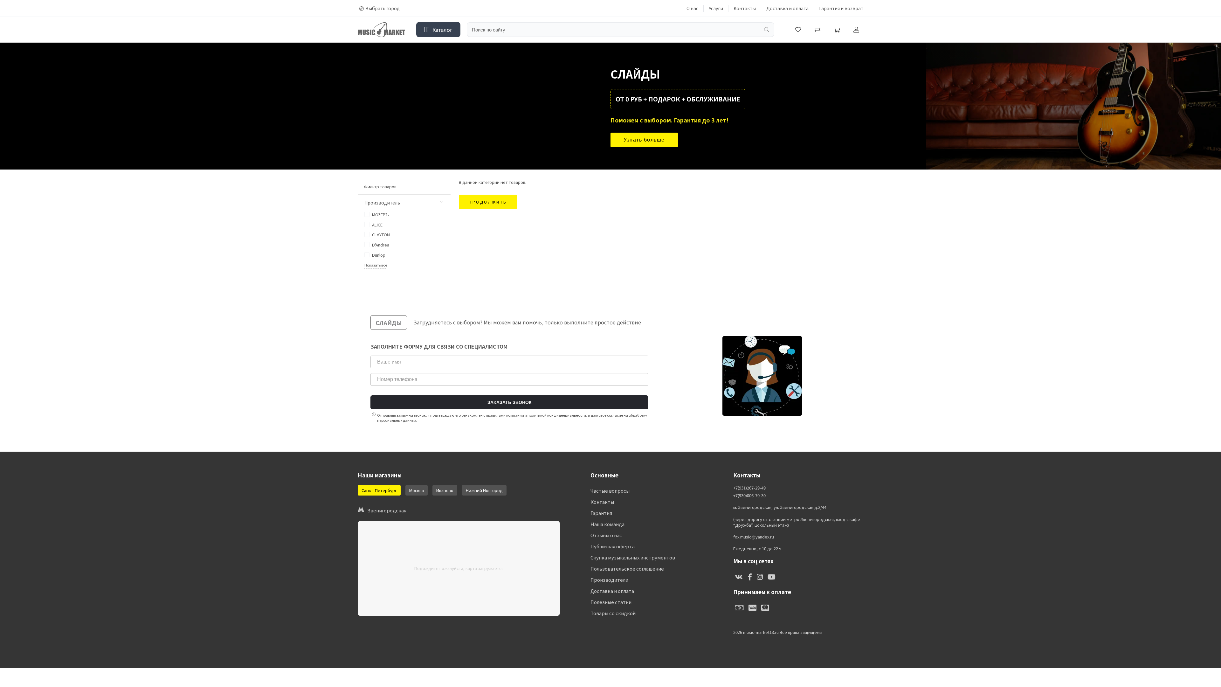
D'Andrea (380, 245)
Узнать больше (644, 139)
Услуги (716, 8)
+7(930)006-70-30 (749, 495)
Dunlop (378, 255)
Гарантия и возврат (841, 8)
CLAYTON (380, 235)
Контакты (745, 8)
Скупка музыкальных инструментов (632, 557)
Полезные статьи (610, 602)
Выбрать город (382, 8)
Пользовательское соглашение (627, 568)
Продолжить (488, 202)
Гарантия (601, 513)
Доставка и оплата (787, 8)
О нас (692, 8)
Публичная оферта (612, 546)
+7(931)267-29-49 (749, 488)
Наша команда (607, 524)
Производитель (382, 202)
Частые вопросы (610, 490)
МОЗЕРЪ (380, 215)
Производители (609, 579)
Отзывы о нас (606, 535)
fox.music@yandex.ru (753, 537)
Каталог (442, 29)
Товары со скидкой (613, 613)
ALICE (377, 225)
